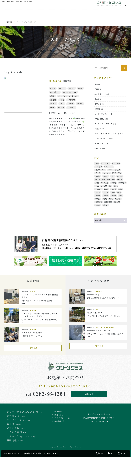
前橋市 (97, 176)
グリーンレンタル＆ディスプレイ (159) (109, 133)
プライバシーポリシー (63, 418)
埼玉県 (120, 176)
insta (101, 454)
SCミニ (62, 88)
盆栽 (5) (97, 84)
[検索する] (124, 68)
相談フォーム (53, 453)
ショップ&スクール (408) (104, 138)
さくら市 (116, 163)
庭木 (116, 186)
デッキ (97, 173)
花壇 (105, 199)
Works (14, 423)
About (24, 411)
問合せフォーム (60, 415)
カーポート (55, 92)
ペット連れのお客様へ (31, 333)
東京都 (113, 189)
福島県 (105, 195)
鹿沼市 (105, 205)
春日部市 (98, 189)
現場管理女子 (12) (101, 119)
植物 (119, 192)
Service (18, 419)
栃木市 (71, 104)
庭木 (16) (98, 99)
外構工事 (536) (100, 148)
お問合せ (89, 394)
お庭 (80, 88)
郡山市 (117, 202)
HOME (10, 22)
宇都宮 (113, 183)
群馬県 (97, 199)
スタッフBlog (21, 436)
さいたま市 (106, 163)
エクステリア (100, 170)
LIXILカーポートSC (62, 113)
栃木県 (80, 104)
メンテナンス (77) (101, 143)
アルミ (72, 88)
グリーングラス (114, 170)
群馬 (52, 108)
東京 (62, 104)
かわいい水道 (93, 295)
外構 (62, 100)
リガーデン (117, 173)
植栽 (113, 192)
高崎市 (97, 205)
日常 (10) (98, 89)
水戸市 (97, 195)
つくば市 (98, 166)
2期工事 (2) (99, 109)
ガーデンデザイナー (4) (103, 114)
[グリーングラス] (109, 4)
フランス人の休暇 (70, 92)
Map (123, 454)
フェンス (106, 173)
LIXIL (53, 88)
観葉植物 (98, 202)
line (112, 454)
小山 (97, 186)
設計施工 (72, 108)
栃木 (121, 189)
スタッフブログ (23, 22)
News (15, 440)
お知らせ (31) (99, 128)
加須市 (105, 176)
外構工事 (105, 183)
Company (17, 415)
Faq (16, 432)
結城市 (113, 195)
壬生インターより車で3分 (68, 96)
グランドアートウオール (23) (105, 124)
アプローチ (109, 166)
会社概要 (58, 411)
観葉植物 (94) (99, 104)
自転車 (61, 108)
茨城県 (118, 199)
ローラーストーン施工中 (98, 331)
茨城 (111, 199)
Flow (16, 428)
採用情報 (58, 421)
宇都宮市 (72, 100)
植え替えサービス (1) (102, 94)
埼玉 (52, 96)
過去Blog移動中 (94, 313)
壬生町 (53, 100)
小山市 (53, 104)
